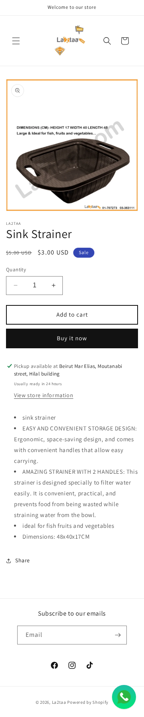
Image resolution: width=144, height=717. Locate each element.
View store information (43, 395)
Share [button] (22, 560)
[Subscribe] (117, 635)
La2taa (59, 702)
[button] (16, 41)
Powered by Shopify (87, 702)
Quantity (16, 269)
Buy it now (72, 338)
